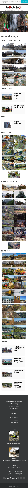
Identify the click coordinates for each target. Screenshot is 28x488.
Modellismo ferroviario (15, 419)
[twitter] (18, 478)
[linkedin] (21, 478)
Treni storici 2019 (15, 417)
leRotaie (11, 485)
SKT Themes (16, 486)
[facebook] (4, 478)
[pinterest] (24, 478)
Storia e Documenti (14, 422)
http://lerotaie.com (18, 474)
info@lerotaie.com (18, 473)
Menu (2, 12)
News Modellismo (15, 420)
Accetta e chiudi (24, 1)
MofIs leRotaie (14, 423)
